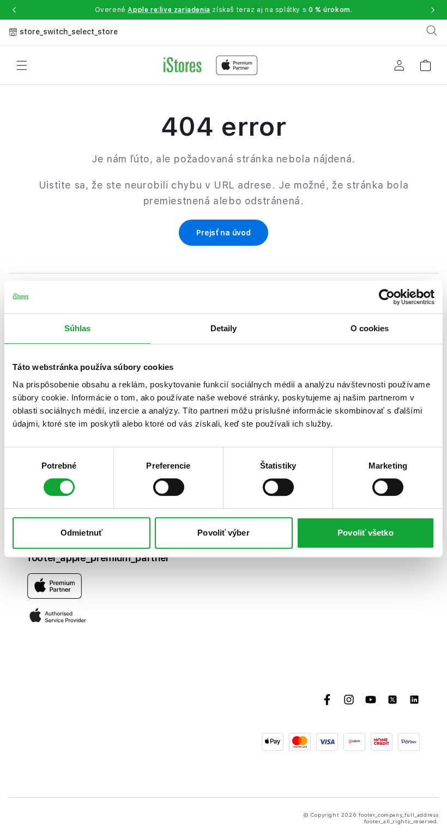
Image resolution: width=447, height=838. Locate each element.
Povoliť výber (223, 532)
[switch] (168, 487)
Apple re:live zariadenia (169, 10)
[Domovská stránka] (211, 65)
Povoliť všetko (365, 532)
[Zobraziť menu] (22, 65)
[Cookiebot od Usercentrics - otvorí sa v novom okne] (386, 297)
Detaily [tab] (223, 328)
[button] (14, 9)
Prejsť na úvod (223, 232)
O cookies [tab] (370, 328)
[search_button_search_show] (431, 30)
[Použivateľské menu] (399, 65)
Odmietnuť (81, 532)
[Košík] (425, 61)
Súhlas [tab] (77, 328)
